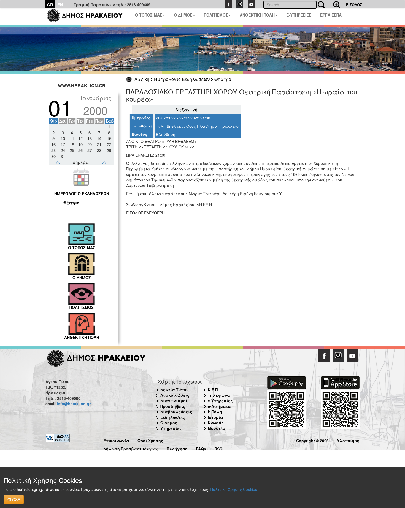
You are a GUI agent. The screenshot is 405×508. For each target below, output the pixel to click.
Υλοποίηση (348, 440)
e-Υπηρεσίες (220, 400)
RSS (218, 448)
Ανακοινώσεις (175, 395)
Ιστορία (215, 417)
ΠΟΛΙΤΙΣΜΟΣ (216, 15)
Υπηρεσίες (171, 428)
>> (104, 162)
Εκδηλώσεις (172, 417)
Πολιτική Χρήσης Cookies (233, 489)
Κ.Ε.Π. (213, 389)
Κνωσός (216, 422)
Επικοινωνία (116, 440)
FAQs (201, 448)
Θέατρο (222, 79)
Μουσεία (217, 428)
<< (58, 162)
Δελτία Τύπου (174, 389)
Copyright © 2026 (312, 440)
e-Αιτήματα (219, 406)
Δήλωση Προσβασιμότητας (130, 448)
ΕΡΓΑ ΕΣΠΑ (331, 15)
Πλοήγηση (177, 448)
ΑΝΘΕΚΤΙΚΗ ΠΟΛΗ (257, 15)
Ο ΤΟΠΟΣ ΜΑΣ (148, 15)
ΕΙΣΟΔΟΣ (354, 4)
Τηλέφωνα (219, 395)
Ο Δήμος (168, 422)
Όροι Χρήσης (150, 440)
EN (60, 5)
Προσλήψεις (172, 406)
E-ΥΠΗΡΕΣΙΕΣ (298, 15)
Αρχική (141, 79)
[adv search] (335, 4)
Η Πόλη (215, 411)
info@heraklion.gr (74, 403)
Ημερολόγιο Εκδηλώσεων (182, 79)
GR (50, 5)
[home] (88, 16)
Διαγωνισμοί (173, 400)
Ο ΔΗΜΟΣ (183, 15)
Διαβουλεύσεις (176, 411)
